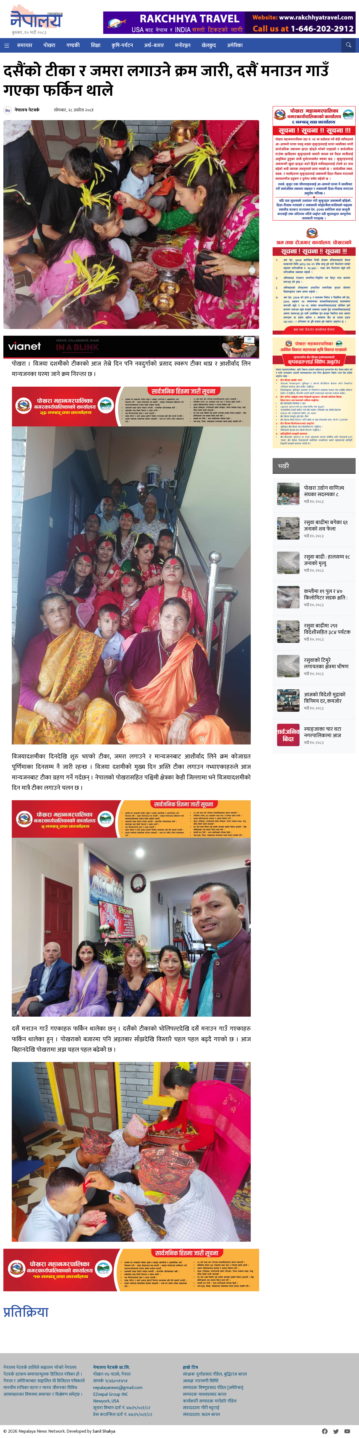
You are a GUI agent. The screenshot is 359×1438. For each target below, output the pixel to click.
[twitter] (336, 1431)
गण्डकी (73, 45)
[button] (348, 45)
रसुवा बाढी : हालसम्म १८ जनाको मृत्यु (327, 560)
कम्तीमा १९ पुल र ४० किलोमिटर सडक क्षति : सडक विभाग (326, 598)
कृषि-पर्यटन (122, 45)
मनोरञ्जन (182, 45)
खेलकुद (209, 45)
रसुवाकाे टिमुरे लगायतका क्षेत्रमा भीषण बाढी (326, 667)
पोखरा (49, 45)
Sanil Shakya (104, 1431)
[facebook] (325, 1431)
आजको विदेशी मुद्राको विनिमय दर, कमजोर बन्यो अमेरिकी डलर (325, 701)
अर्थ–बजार (154, 45)
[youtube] (347, 1431)
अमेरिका (235, 45)
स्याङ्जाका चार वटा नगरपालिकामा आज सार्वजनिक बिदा (322, 735)
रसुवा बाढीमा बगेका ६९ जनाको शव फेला (326, 525)
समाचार (24, 45)
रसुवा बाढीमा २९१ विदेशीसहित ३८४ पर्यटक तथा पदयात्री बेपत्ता (327, 632)
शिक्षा (95, 45)
